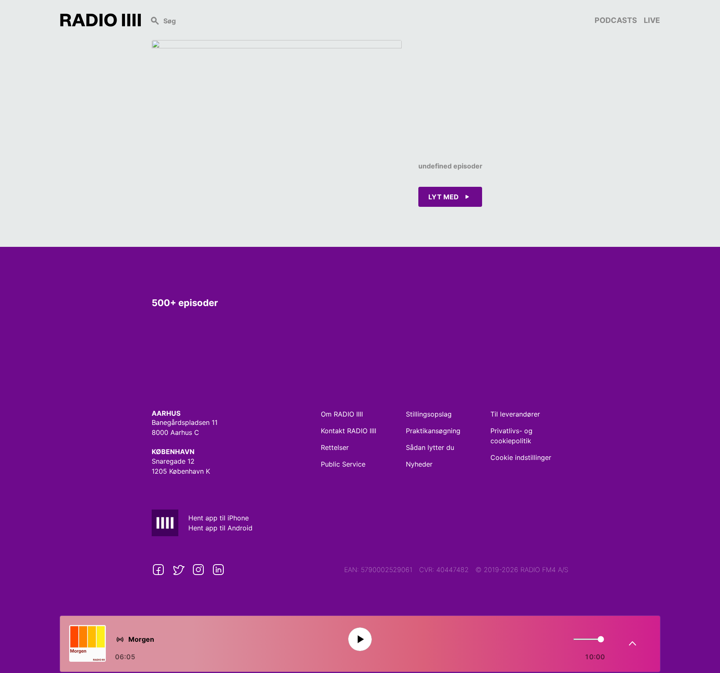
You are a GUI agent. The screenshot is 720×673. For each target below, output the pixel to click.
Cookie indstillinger (520, 457)
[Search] (368, 20)
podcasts (616, 20)
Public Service (343, 464)
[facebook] (158, 569)
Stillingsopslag (429, 414)
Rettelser (335, 447)
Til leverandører (515, 414)
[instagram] (198, 569)
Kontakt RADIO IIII (348, 431)
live (652, 20)
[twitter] (178, 569)
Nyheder (419, 464)
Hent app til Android (220, 528)
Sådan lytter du (430, 447)
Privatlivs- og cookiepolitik (511, 436)
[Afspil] (360, 639)
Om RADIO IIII (342, 414)
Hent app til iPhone (218, 518)
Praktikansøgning (433, 431)
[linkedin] (218, 569)
